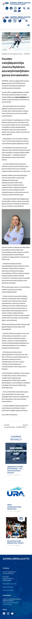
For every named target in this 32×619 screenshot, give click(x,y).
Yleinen (20, 54)
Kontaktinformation (8, 587)
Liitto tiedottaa (14, 54)
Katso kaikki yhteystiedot (9, 583)
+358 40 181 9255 (7, 604)
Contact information (8, 590)
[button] (24, 8)
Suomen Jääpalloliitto (16, 558)
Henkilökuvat (5, 54)
